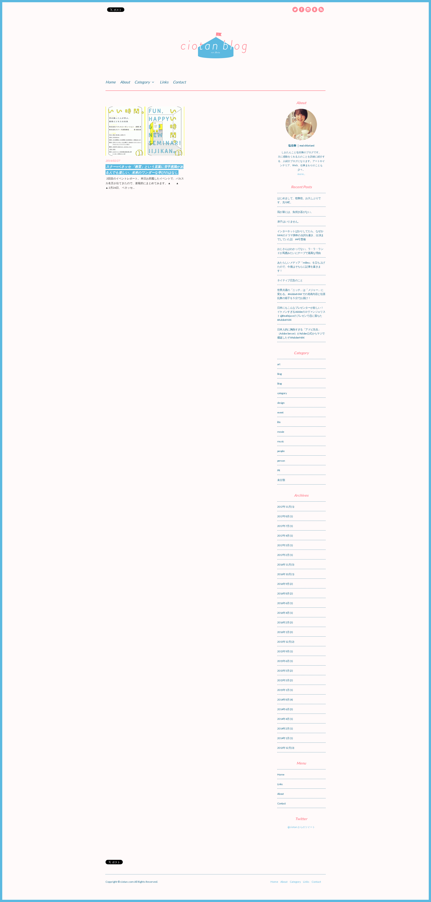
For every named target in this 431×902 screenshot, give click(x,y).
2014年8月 (283, 699)
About (125, 82)
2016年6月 (283, 603)
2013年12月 (284, 747)
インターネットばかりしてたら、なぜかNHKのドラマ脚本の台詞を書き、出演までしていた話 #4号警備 (300, 235)
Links (164, 82)
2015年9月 (283, 651)
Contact (179, 82)
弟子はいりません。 (288, 221)
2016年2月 (283, 622)
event (280, 412)
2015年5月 (283, 670)
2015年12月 (284, 641)
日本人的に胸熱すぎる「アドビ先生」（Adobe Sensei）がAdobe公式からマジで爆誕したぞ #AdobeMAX (301, 333)
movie (280, 431)
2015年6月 (283, 661)
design (280, 402)
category (282, 393)
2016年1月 (283, 632)
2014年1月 (283, 738)
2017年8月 (283, 516)
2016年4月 (283, 612)
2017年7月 (283, 526)
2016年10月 (284, 574)
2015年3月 (283, 680)
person (281, 460)
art (278, 364)
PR (278, 470)
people (280, 451)
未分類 (281, 480)
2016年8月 (283, 593)
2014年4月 (283, 719)
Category (142, 82)
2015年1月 (283, 690)
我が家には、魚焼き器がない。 (295, 212)
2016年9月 (283, 583)
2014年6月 (283, 709)
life (279, 422)
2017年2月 (283, 555)
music (280, 441)
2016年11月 (284, 564)
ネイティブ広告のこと (290, 280)
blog (279, 374)
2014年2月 (283, 728)
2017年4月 (283, 535)
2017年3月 (283, 545)
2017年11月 (284, 506)
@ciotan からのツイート (301, 827)
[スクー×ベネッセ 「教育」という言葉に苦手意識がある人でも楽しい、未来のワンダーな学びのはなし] (145, 131)
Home (111, 82)
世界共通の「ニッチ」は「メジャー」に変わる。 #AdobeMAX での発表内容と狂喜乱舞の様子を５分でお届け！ (301, 294)
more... (301, 174)
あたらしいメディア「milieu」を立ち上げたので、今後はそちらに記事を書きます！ (301, 266)
